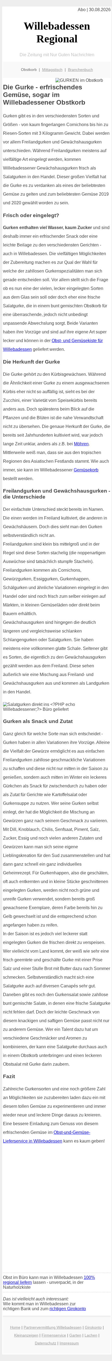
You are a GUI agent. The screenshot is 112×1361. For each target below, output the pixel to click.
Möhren (81, 444)
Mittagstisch (52, 69)
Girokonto (93, 1327)
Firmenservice (54, 1335)
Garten (75, 1335)
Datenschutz (45, 1343)
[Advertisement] (56, 1210)
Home (15, 1327)
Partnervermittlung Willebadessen (53, 1327)
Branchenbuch (80, 69)
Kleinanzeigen (26, 1335)
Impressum (69, 1343)
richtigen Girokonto (67, 1308)
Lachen (91, 1335)
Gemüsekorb (86, 470)
